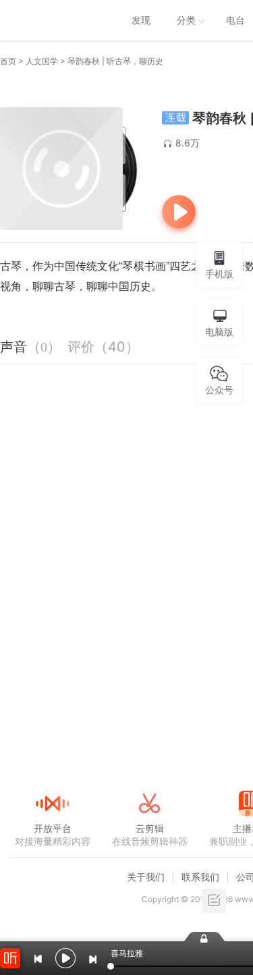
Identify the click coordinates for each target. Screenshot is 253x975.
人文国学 (42, 61)
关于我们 (146, 877)
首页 (8, 61)
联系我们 (200, 877)
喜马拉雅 (52, 20)
